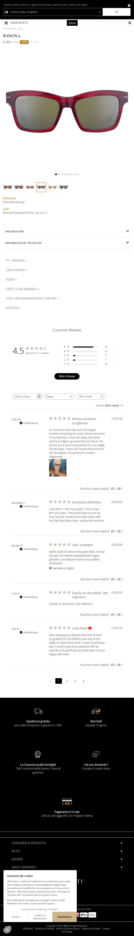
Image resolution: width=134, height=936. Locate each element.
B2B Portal (28, 928)
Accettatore (65, 916)
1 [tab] (56, 174)
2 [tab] (59, 174)
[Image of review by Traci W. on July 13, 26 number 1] (57, 467)
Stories (72, 23)
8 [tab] (78, 174)
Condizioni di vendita (44, 928)
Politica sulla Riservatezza (68, 928)
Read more (56, 456)
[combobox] (59, 397)
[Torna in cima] (129, 929)
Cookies (106, 928)
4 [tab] (65, 174)
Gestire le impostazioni (40, 917)
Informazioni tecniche (23, 243)
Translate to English (63, 568)
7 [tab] (75, 174)
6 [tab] (72, 174)
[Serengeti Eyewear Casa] (19, 23)
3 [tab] (62, 174)
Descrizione (14, 231)
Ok (116, 12)
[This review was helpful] (112, 615)
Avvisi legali (67, 931)
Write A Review (67, 376)
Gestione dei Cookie (91, 928)
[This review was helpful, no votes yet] (112, 489)
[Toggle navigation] (6, 23)
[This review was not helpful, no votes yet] (119, 489)
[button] (7, 929)
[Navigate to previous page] (50, 681)
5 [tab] (68, 174)
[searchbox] (24, 396)
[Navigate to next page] (83, 681)
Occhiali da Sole (12, 29)
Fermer (16, 916)
